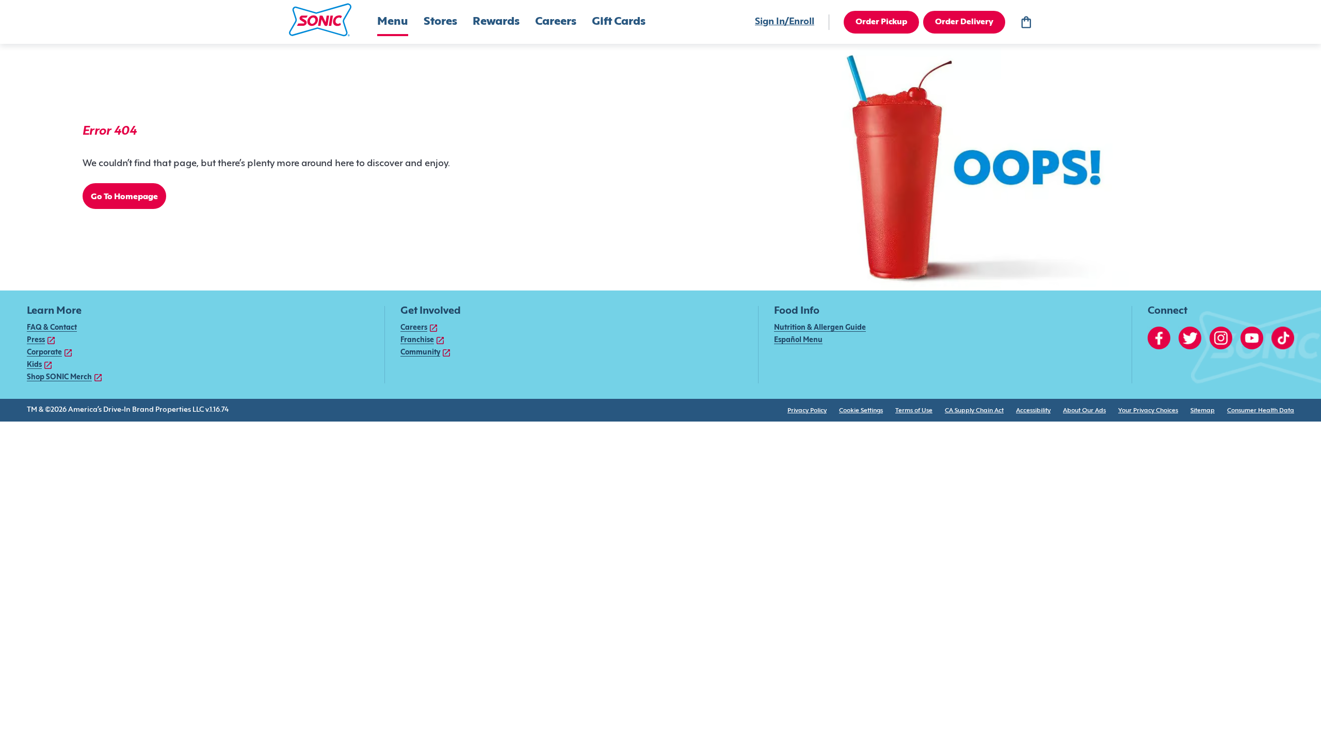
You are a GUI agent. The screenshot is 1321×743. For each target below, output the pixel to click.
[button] (320, 20)
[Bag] (1026, 22)
